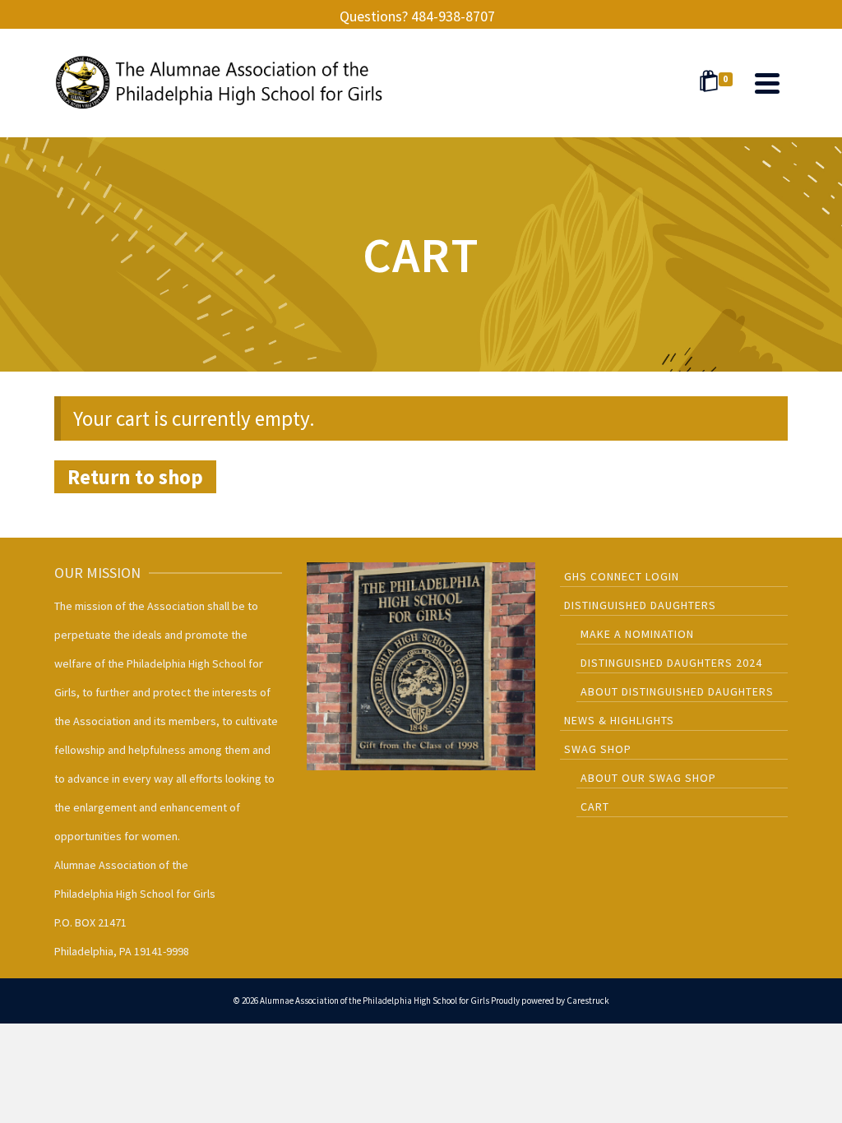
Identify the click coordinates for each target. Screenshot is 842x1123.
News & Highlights (619, 720)
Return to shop (135, 477)
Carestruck (588, 1000)
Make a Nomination (637, 633)
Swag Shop (598, 749)
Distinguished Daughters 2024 (671, 662)
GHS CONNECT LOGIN (621, 576)
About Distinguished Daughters (677, 691)
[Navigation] (767, 83)
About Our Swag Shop (648, 777)
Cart (595, 806)
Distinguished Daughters (640, 605)
